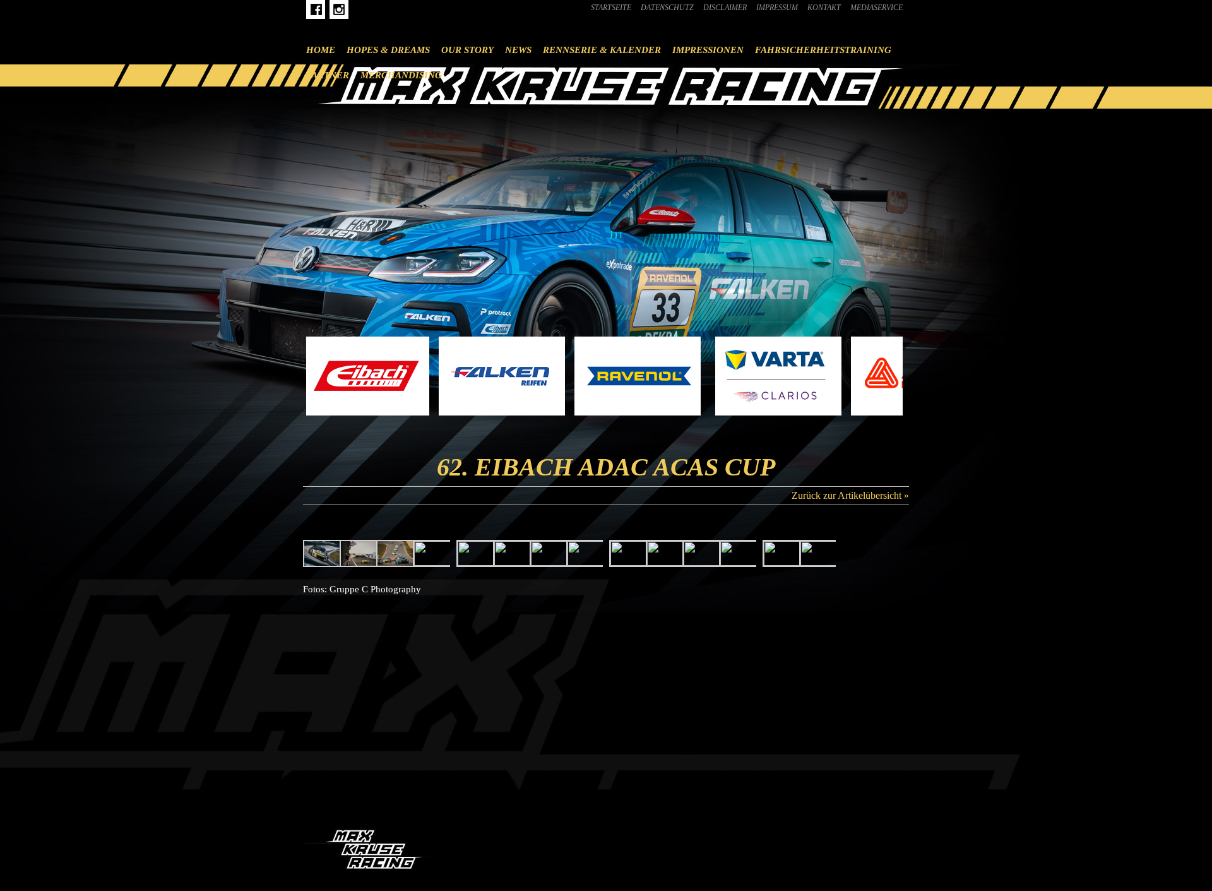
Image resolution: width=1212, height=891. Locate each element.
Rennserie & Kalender (602, 50)
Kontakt (824, 7)
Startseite (611, 7)
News (518, 50)
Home (320, 50)
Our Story (467, 50)
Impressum (777, 7)
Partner (327, 75)
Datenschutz (667, 7)
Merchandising (401, 75)
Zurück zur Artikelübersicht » (850, 495)
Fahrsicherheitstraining (823, 50)
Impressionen (708, 50)
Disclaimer (725, 7)
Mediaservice (876, 7)
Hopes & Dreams (388, 50)
